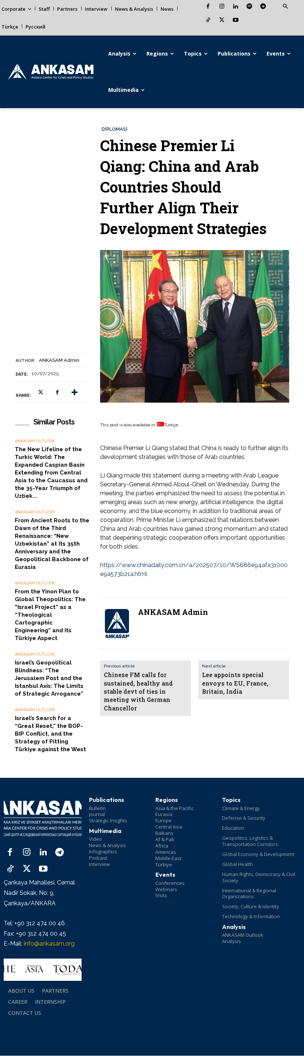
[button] (285, 6)
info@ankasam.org (49, 943)
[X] (222, 21)
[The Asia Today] (43, 970)
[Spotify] (249, 7)
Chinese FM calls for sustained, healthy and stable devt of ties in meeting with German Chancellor (138, 691)
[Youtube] (236, 21)
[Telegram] (263, 7)
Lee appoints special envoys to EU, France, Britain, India (235, 683)
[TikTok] (208, 21)
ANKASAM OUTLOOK (35, 441)
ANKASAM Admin (59, 360)
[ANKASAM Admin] (116, 624)
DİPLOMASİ (115, 129)
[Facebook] (208, 7)
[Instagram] (222, 7)
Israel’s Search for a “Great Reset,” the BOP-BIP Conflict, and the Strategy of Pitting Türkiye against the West (50, 734)
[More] (74, 392)
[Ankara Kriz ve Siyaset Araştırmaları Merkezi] (50, 72)
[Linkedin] (236, 7)
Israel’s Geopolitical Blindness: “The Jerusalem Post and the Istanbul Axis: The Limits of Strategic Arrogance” (49, 678)
